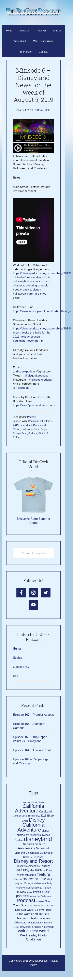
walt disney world (33, 931)
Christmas (33, 421)
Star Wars (27, 905)
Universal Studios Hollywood (37, 926)
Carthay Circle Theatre (24, 816)
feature (43, 874)
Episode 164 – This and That (32, 750)
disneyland (26, 425)
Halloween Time (30, 429)
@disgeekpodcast (36, 375)
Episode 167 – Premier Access (33, 714)
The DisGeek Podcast (33, 12)
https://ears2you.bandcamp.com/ (34, 405)
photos (21, 896)
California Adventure (29, 808)
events (20, 875)
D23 (38, 816)
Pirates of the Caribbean (39, 896)
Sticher (17, 657)
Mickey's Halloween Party (38, 883)
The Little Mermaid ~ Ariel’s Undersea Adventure (32, 918)
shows (40, 901)
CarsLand (45, 811)
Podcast (31, 417)
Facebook (22, 387)
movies (21, 891)
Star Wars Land (27, 914)
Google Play (21, 666)
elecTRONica (37, 870)
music (29, 892)
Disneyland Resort (33, 861)
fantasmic (30, 874)
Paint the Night (41, 892)
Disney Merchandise (28, 866)
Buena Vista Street (33, 802)
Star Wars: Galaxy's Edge (36, 909)
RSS (16, 676)
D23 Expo (47, 815)
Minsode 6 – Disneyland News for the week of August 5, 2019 (33, 84)
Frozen (18, 879)
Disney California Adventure (31, 825)
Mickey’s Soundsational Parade (33, 887)
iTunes (17, 648)
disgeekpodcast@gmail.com (34, 371)
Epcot (49, 870)
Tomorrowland (35, 922)
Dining (25, 821)
